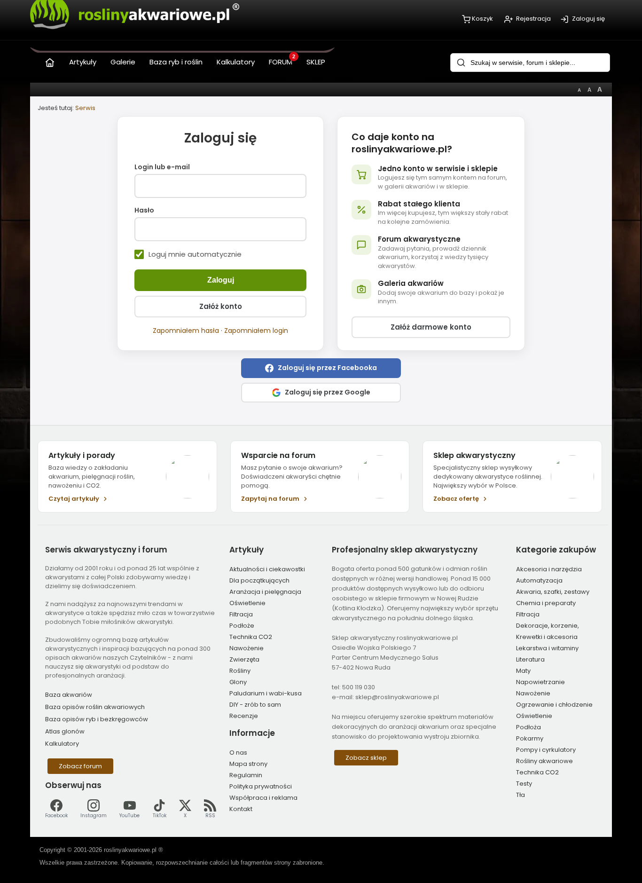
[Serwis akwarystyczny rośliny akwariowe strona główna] (50, 60)
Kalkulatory (62, 743)
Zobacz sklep (366, 757)
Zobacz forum (80, 766)
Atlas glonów (65, 731)
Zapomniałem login (256, 330)
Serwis (85, 107)
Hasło (144, 210)
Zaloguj (220, 280)
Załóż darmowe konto (431, 327)
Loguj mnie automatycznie (195, 254)
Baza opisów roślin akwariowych (95, 706)
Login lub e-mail (162, 167)
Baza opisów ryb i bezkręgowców (96, 719)
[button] (321, 368)
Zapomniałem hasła (186, 330)
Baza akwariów (68, 694)
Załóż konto (220, 306)
